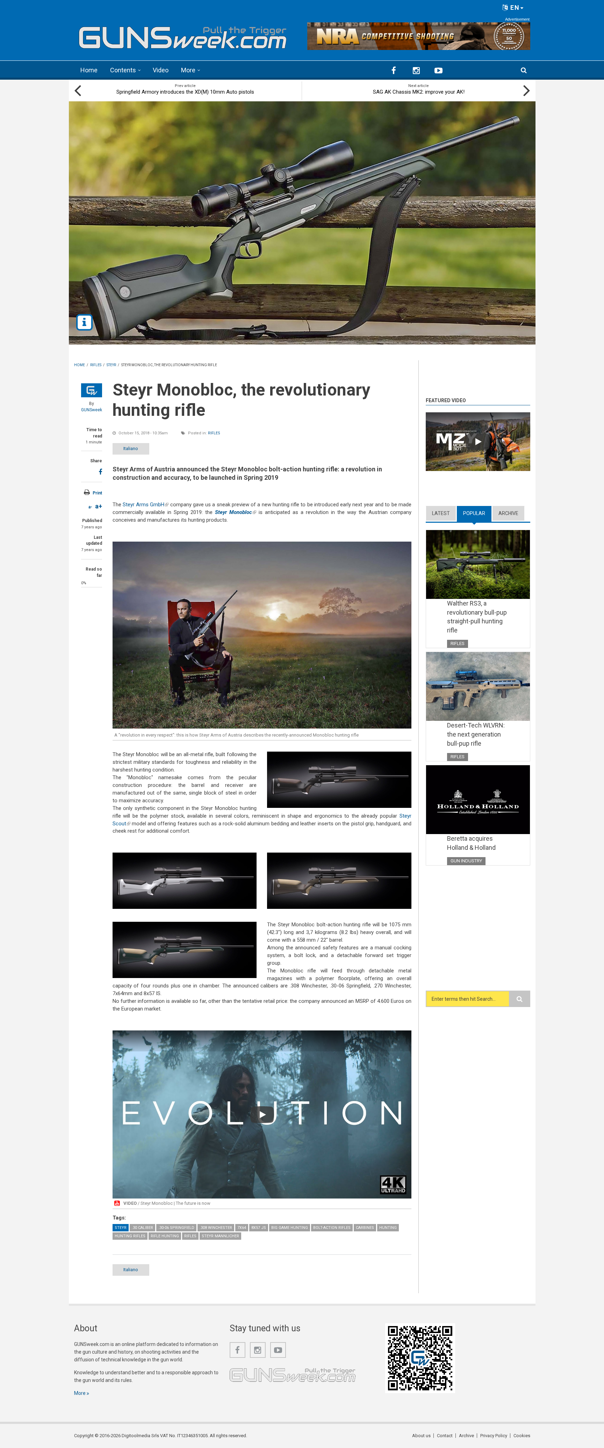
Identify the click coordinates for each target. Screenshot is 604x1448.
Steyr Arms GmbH (146, 504)
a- (90, 507)
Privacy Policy (493, 1435)
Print (97, 493)
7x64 (241, 1227)
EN (514, 7)
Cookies (521, 1435)
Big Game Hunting (289, 1227)
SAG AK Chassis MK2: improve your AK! (419, 92)
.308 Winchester (216, 1227)
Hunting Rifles (130, 1236)
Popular (477, 513)
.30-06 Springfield (176, 1227)
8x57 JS (258, 1227)
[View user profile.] (91, 390)
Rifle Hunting (165, 1236)
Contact (445, 1435)
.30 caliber (142, 1227)
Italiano (130, 448)
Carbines (365, 1227)
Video (160, 70)
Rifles (214, 433)
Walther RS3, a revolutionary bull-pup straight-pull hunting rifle (477, 617)
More (188, 70)
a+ (98, 506)
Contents (123, 70)
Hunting (388, 1227)
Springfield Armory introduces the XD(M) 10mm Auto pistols (185, 92)
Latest (441, 513)
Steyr (121, 1227)
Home (89, 70)
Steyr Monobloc (235, 512)
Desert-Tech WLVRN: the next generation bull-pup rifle (476, 734)
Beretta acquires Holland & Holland (471, 843)
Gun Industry (466, 860)
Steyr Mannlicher (220, 1236)
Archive (508, 513)
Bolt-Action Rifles (332, 1227)
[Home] (183, 35)
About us (421, 1435)
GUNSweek (91, 409)
